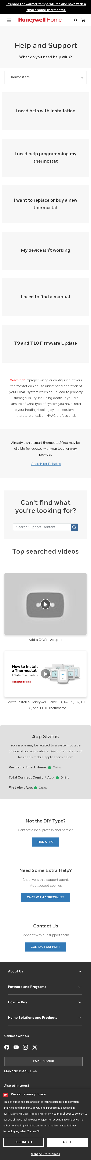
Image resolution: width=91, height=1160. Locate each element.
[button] (75, 20)
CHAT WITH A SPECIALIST (45, 897)
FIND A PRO (45, 841)
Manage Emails (18, 1071)
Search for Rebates (46, 464)
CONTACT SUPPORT (45, 946)
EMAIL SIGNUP (43, 1061)
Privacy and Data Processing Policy (29, 1114)
